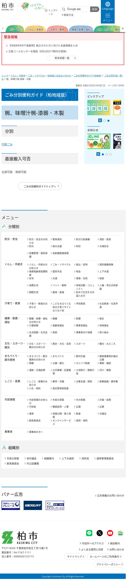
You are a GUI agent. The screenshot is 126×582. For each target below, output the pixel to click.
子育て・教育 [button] (12, 303)
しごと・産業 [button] (12, 381)
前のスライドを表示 (4, 28)
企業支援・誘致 (84, 381)
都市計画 (80, 356)
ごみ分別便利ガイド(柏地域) (88, 76)
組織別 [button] (13, 448)
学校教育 (80, 303)
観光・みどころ (107, 344)
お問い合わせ (116, 549)
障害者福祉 (82, 325)
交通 (55, 278)
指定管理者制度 (61, 388)
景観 (31, 363)
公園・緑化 (58, 363)
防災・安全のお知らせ (38, 241)
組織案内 (49, 458)
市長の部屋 (58, 400)
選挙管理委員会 (105, 458)
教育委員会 (35, 420)
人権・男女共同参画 (108, 287)
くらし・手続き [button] (14, 264)
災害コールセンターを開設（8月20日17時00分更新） (38, 51)
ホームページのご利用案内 (104, 556)
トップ (5, 76)
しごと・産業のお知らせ (38, 383)
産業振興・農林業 (108, 381)
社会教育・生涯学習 (108, 305)
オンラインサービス (62, 422)
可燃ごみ (7, 144)
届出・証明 (82, 264)
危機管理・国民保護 (38, 255)
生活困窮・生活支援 (38, 334)
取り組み (104, 332)
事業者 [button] (8, 431)
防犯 (78, 246)
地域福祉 (104, 325)
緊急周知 (57, 239)
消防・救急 (105, 239)
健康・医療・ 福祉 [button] (12, 320)
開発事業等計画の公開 (108, 358)
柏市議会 (31, 458)
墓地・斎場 (58, 292)
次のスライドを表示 (122, 28)
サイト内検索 (63, 9)
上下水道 (104, 271)
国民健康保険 (106, 264)
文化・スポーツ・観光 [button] (15, 345)
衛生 (101, 318)
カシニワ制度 (83, 363)
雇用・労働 (58, 381)
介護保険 (33, 325)
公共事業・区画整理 (62, 372)
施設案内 (115, 543)
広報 (78, 407)
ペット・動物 (59, 285)
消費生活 (33, 285)
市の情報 (80, 400)
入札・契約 (35, 388)
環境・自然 (82, 278)
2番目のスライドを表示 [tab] (108, 121)
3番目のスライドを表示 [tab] (110, 154)
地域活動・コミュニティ (85, 287)
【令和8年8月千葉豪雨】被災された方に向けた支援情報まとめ (43, 45)
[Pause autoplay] (100, 120)
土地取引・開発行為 (85, 372)
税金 (78, 271)
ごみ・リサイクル (36, 76)
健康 (55, 318)
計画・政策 (105, 400)
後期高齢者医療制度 (38, 273)
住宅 (31, 278)
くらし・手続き (18, 76)
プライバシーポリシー (108, 564)
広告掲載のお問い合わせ (110, 495)
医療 (78, 318)
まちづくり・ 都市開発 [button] (12, 358)
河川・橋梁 (105, 370)
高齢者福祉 (58, 325)
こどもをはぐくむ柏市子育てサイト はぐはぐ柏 (62, 307)
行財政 (32, 407)
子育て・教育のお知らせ (38, 305)
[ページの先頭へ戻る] (117, 522)
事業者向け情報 (84, 332)
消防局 (85, 458)
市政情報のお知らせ (38, 401)
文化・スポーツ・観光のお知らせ (38, 345)
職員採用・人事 (61, 407)
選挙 (31, 413)
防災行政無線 (83, 239)
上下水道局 (68, 458)
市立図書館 (33, 463)
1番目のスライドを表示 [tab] (104, 121)
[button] (108, 17)
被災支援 (57, 246)
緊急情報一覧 (62, 58)
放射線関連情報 (61, 253)
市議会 (102, 413)
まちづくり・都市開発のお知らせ (38, 358)
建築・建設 (105, 363)
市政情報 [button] (10, 399)
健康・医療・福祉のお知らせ (38, 320)
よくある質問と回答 (92, 549)
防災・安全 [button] (11, 239)
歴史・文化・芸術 (62, 344)
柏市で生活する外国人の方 (85, 294)
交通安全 (104, 246)
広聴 (101, 407)
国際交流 (33, 292)
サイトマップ (74, 556)
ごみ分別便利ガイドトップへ (40, 186)
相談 (101, 278)
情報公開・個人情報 (62, 415)
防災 (31, 246)
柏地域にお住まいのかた (59, 76)
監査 (78, 413)
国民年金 (57, 271)
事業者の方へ (36, 432)
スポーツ (80, 344)
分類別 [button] (13, 226)
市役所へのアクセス (93, 543)
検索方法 (68, 15)
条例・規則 (82, 420)
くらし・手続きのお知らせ (38, 266)
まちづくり (58, 356)
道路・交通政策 (37, 370)
